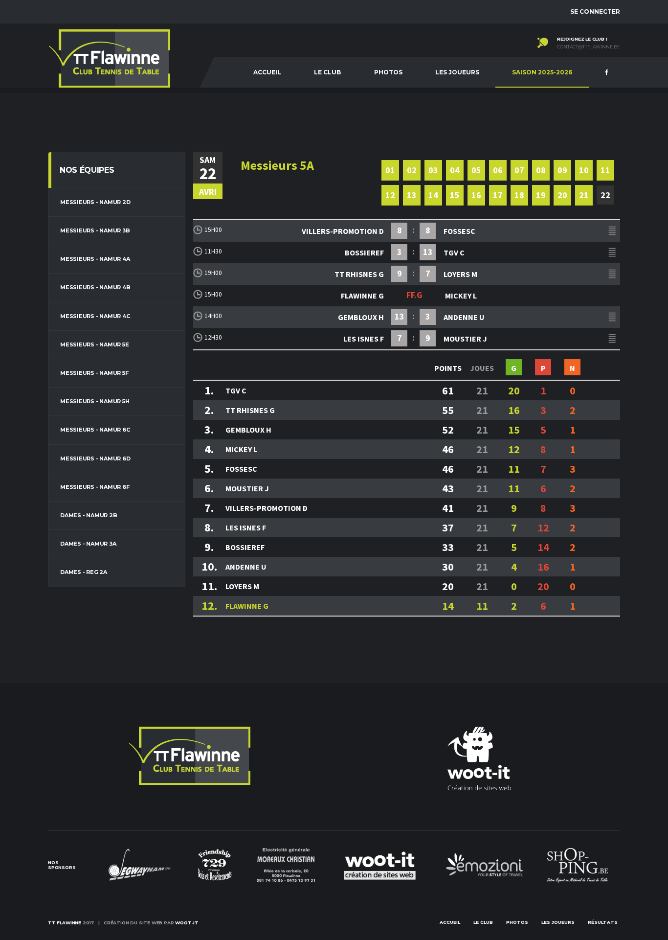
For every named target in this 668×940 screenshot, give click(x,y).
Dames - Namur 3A (88, 543)
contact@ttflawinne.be (588, 47)
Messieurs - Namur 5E (94, 344)
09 (562, 170)
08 (541, 170)
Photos (388, 72)
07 (519, 170)
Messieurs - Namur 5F (94, 372)
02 (412, 170)
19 (541, 195)
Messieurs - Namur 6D (95, 458)
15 (455, 195)
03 (433, 170)
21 (584, 195)
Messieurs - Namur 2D (95, 202)
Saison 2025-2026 (542, 72)
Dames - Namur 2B (88, 515)
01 (390, 170)
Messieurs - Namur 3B (95, 230)
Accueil (267, 72)
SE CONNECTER (595, 11)
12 (390, 195)
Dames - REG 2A (83, 572)
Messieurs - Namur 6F (95, 486)
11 (605, 170)
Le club (327, 72)
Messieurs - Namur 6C (95, 429)
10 (584, 170)
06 (498, 170)
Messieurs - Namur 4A (95, 258)
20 (562, 195)
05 (476, 170)
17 (498, 195)
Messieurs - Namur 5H (95, 401)
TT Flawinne (64, 922)
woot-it (187, 922)
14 (433, 195)
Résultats (603, 922)
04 (455, 170)
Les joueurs (457, 72)
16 (476, 195)
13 (412, 195)
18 (519, 195)
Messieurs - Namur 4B (95, 287)
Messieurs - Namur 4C (95, 316)
